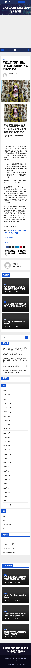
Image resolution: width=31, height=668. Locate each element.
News (4, 520)
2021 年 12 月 (7, 454)
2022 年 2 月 (6, 446)
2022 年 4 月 (7, 437)
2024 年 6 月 (7, 391)
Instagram (19, 664)
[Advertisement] (15, 31)
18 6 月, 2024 (9, 582)
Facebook (8, 664)
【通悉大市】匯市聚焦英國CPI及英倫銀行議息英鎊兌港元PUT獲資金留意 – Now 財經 (15, 360)
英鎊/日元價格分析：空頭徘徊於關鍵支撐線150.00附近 (10, 253)
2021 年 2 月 (6, 496)
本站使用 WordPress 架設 (8, 658)
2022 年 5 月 (6, 433)
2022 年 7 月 (6, 424)
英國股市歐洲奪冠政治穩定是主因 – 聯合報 (15, 366)
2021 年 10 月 (7, 462)
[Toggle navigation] (14, 50)
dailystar (11, 237)
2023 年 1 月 (6, 399)
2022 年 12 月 (7, 403)
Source (6, 242)
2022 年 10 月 (7, 412)
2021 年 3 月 (6, 492)
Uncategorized (7, 524)
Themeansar (26, 658)
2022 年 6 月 (6, 429)
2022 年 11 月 (7, 407)
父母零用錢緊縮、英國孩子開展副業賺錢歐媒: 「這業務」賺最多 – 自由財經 (15, 289)
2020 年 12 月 (7, 505)
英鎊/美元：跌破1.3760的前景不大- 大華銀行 (21, 252)
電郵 (24, 664)
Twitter (14, 664)
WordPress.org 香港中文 (10, 552)
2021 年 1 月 (6, 501)
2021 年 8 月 (6, 471)
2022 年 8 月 (6, 420)
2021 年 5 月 (6, 484)
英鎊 (4, 59)
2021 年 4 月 (6, 488)
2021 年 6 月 (6, 479)
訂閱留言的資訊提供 (8, 548)
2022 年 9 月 (6, 416)
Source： (6, 237)
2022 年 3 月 (6, 441)
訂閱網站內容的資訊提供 (10, 544)
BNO (4, 516)
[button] (26, 50)
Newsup (20, 658)
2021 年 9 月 (6, 467)
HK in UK (14, 74)
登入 (4, 540)
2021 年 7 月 (6, 475)
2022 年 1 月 (6, 450)
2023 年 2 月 (6, 395)
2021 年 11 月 (7, 458)
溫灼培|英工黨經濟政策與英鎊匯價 (15, 322)
